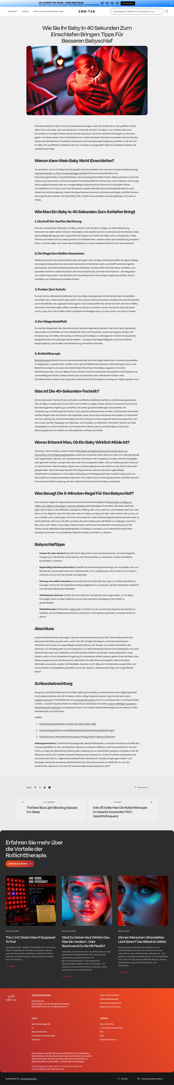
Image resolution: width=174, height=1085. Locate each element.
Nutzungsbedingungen (109, 999)
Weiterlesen (10, 966)
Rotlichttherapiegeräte (41, 1024)
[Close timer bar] (171, 3)
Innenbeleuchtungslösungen (43, 1035)
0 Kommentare (142, 787)
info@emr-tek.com (59, 1006)
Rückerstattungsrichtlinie (110, 1003)
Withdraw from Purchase (110, 1006)
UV (33, 1028)
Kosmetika (36, 1039)
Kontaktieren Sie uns (108, 1039)
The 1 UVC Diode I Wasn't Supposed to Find (30, 939)
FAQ (101, 1031)
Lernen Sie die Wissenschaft (111, 1028)
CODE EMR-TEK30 (128, 3)
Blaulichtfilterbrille (39, 1031)
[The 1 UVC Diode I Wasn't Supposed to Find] (31, 901)
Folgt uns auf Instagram (109, 995)
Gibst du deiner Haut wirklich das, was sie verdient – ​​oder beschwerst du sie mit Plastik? (86, 941)
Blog (101, 1035)
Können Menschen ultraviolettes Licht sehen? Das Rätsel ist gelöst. (142, 939)
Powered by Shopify (29, 1079)
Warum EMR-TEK (107, 1024)
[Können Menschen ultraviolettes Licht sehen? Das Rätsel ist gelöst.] (143, 901)
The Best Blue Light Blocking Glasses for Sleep (52, 809)
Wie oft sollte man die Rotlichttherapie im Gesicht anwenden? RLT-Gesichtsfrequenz (120, 811)
